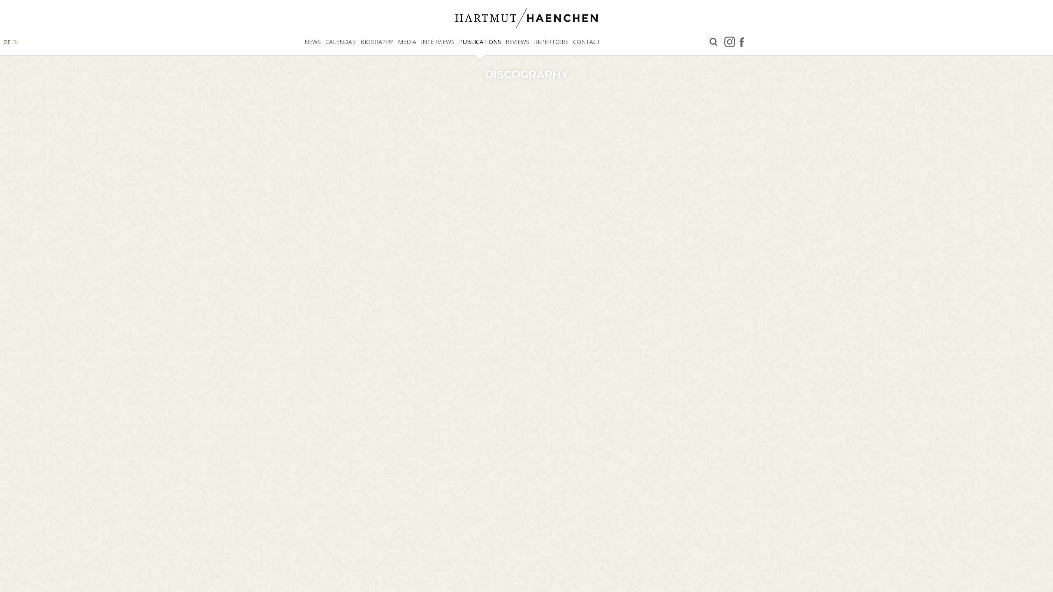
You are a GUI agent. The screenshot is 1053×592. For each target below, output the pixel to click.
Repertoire (551, 42)
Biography (376, 42)
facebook (742, 42)
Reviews (517, 42)
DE (7, 42)
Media (407, 42)
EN (15, 42)
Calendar (340, 42)
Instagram (729, 42)
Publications (480, 42)
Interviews (438, 42)
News (312, 42)
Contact (587, 42)
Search (713, 42)
